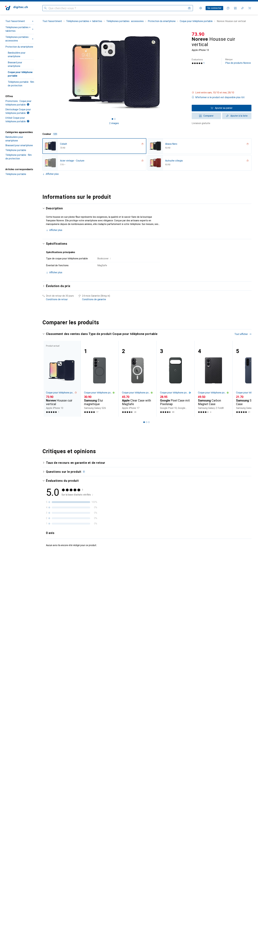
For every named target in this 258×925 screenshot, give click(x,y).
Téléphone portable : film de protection (21, 84)
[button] (221, 92)
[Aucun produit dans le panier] (249, 8)
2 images (114, 123)
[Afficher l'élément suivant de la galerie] (186, 72)
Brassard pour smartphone (15, 64)
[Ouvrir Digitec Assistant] (228, 8)
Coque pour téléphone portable (20, 74)
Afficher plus (52, 174)
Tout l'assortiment (15, 21)
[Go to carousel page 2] (146, 422)
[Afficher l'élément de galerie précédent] (42, 72)
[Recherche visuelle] (189, 8)
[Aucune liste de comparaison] (235, 8)
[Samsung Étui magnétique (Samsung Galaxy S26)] (99, 379)
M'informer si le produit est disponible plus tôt (220, 97)
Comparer (208, 115)
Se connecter (214, 8)
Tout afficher (241, 334)
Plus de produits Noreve (238, 61)
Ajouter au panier (223, 108)
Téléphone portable (15, 150)
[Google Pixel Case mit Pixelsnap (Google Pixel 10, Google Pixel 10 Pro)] (175, 379)
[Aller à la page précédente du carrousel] (48, 379)
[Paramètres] (200, 8)
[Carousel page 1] (112, 119)
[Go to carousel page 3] (149, 422)
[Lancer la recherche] (45, 8)
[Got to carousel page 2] (115, 119)
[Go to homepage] (16, 8)
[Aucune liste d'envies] (242, 8)
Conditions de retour (57, 299)
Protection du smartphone (19, 46)
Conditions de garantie (94, 299)
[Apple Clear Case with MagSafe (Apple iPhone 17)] (137, 379)
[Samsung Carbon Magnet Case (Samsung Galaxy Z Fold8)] (213, 379)
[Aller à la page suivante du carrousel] (246, 379)
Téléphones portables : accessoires (17, 39)
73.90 (198, 34)
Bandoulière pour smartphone (16, 54)
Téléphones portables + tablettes (18, 29)
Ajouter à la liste (239, 115)
